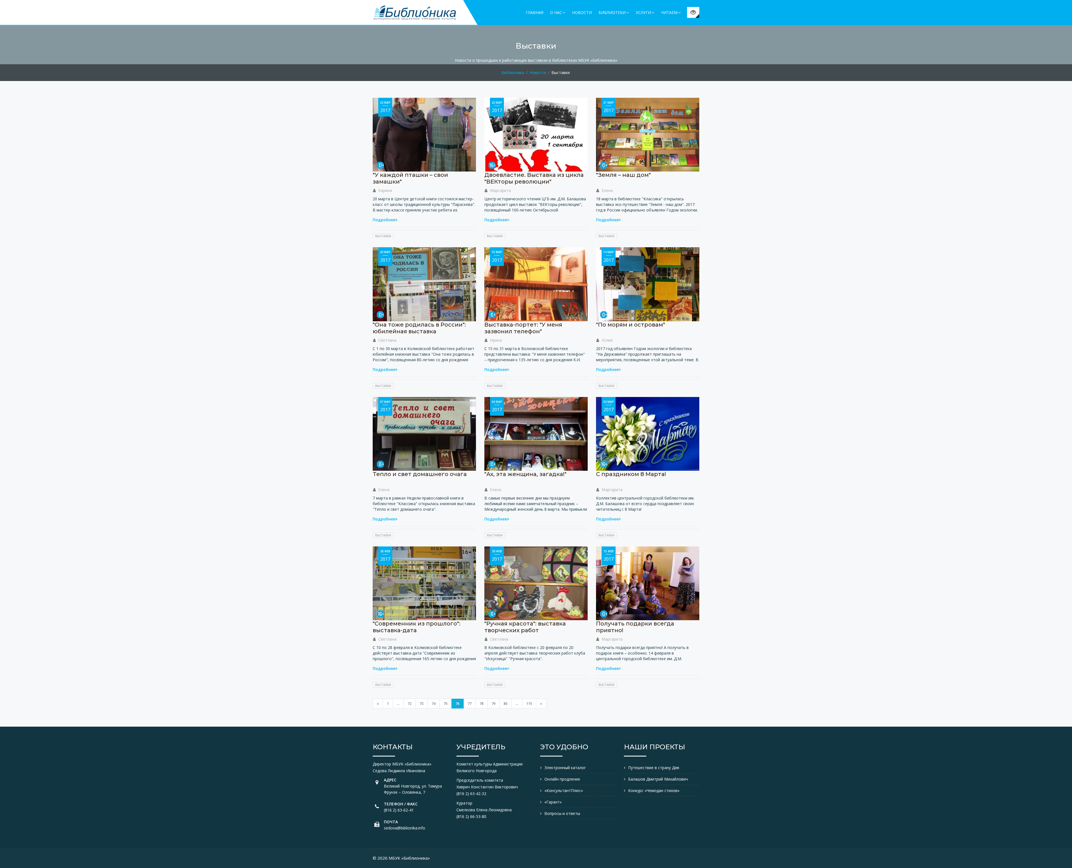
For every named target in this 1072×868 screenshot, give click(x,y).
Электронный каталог (565, 767)
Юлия (607, 340)
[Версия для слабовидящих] (693, 12)
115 (529, 703)
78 (482, 703)
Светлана (387, 340)
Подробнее (384, 219)
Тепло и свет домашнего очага (420, 474)
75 (446, 703)
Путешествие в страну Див (653, 767)
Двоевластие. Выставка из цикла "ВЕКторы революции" (534, 178)
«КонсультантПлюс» (563, 790)
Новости (582, 12)
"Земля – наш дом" (623, 175)
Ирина (496, 340)
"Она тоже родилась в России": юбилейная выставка (419, 328)
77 (470, 703)
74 (434, 703)
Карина (385, 190)
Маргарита (500, 190)
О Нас (556, 12)
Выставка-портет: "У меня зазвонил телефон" (523, 328)
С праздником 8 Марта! (631, 474)
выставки (383, 236)
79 (494, 703)
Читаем (669, 12)
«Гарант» (553, 802)
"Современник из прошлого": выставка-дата (416, 627)
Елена (607, 190)
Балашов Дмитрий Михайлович (658, 779)
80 (506, 703)
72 (409, 703)
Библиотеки (612, 12)
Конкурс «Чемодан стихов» (653, 790)
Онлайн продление (562, 779)
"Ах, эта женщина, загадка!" (525, 474)
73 (421, 703)
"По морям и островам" (630, 324)
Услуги (643, 12)
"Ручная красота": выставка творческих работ (525, 627)
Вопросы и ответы (562, 813)
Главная (534, 12)
